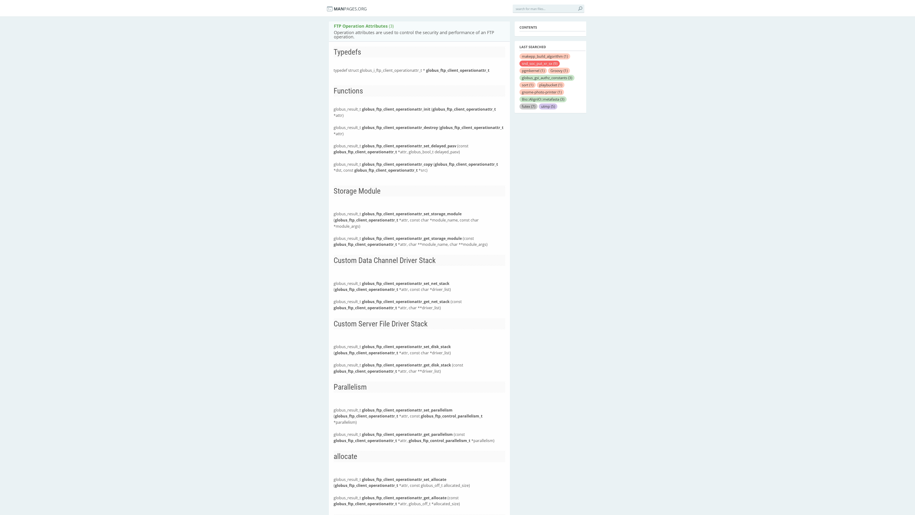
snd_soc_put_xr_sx (539, 63)
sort (527, 84)
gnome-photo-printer (542, 92)
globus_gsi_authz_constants (547, 77)
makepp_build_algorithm (545, 56)
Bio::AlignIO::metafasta (543, 99)
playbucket (550, 84)
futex (528, 106)
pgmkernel (533, 70)
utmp (548, 106)
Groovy (559, 70)
